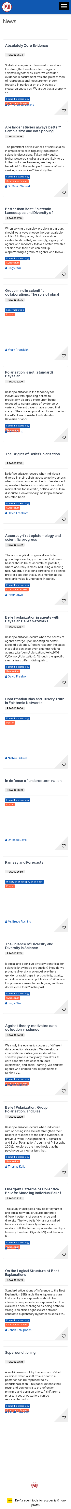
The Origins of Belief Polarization (32, 454)
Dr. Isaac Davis (17, 839)
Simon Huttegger (18, 1411)
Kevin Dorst (15, 431)
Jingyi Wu (14, 268)
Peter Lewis (15, 594)
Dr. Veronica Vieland (20, 104)
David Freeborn (17, 513)
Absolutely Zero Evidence (26, 46)
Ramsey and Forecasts (24, 862)
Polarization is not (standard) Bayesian (29, 374)
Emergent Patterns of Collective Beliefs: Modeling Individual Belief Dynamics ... (33, 1191)
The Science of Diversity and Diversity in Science (29, 946)
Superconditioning (20, 1353)
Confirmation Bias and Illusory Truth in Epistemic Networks (34, 701)
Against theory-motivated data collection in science (31, 1028)
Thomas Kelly (16, 1166)
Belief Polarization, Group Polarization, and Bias (26, 1109)
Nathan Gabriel (17, 758)
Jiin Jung (13, 1248)
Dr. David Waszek (19, 186)
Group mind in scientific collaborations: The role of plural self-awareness (32, 293)
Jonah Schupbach (19, 1330)
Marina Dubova (17, 1084)
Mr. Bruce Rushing (19, 921)
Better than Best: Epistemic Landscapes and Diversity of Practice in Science (29, 211)
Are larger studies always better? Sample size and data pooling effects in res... (33, 129)
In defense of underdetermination (33, 781)
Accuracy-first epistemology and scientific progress (33, 537)
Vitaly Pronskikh (18, 349)
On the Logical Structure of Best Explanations (32, 1273)
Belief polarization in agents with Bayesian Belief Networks (32, 619)
